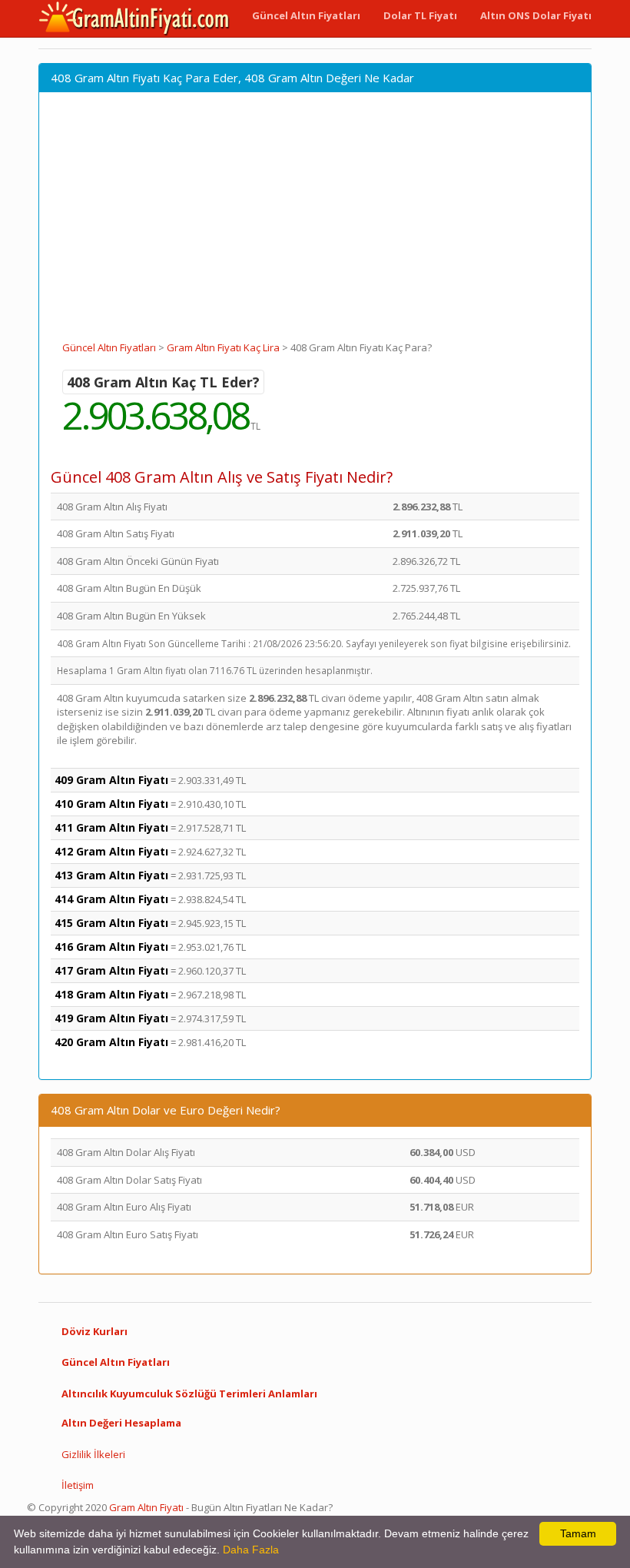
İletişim (77, 1485)
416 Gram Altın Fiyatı (111, 946)
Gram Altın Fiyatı (146, 1507)
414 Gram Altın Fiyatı (111, 899)
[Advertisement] (315, 225)
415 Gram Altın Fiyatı (111, 922)
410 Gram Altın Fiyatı (111, 803)
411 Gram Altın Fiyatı (111, 827)
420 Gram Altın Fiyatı (111, 1042)
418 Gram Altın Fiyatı (111, 994)
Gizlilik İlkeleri (93, 1454)
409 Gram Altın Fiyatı (111, 779)
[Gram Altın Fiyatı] (134, 18)
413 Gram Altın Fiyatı (111, 875)
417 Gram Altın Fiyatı (111, 970)
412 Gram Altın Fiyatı (111, 851)
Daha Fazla (251, 1549)
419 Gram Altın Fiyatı (111, 1018)
